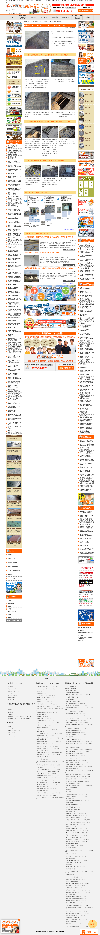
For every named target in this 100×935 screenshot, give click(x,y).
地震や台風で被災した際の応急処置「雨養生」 (14, 255)
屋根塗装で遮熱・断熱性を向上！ (73, 809)
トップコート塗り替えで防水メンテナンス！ (14, 427)
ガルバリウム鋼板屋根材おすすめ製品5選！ (86, 267)
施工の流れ (55, 17)
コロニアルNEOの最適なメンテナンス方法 (86, 357)
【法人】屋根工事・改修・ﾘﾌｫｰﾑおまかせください (87, 549)
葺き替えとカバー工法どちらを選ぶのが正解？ (86, 311)
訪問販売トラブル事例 (86, 467)
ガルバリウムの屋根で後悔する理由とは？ (14, 366)
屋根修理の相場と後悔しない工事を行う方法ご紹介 (49, 741)
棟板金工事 (88, 133)
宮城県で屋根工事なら (14, 566)
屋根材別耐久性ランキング (12, 335)
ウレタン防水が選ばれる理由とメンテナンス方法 (14, 197)
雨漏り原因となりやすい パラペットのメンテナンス (49, 767)
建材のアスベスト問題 (14, 317)
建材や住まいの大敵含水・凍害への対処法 (14, 292)
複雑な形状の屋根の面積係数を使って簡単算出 (14, 266)
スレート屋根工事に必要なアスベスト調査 (76, 824)
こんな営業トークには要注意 (86, 464)
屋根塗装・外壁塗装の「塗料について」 (75, 697)
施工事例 (33, 17)
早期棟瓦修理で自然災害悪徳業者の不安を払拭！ (14, 234)
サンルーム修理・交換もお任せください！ (86, 516)
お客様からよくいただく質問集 (73, 701)
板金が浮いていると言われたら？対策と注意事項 (87, 475)
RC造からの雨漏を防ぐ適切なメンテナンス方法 (77, 832)
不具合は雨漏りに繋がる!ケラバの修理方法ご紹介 (14, 181)
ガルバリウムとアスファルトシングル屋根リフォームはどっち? (15, 356)
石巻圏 (9, 600)
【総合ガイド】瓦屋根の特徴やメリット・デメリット (78, 739)
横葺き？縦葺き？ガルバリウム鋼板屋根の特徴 (87, 271)
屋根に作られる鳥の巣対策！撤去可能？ (86, 535)
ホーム (11, 17)
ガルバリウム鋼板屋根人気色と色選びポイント (86, 263)
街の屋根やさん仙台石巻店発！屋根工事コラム (19, 718)
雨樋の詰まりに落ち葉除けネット (45, 786)
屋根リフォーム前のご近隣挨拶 (44, 701)
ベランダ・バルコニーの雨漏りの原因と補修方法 (14, 218)
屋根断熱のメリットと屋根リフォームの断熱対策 (14, 415)
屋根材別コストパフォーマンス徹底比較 (14, 331)
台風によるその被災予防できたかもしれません (87, 378)
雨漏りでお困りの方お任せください (45, 697)
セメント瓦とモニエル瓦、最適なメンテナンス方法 (78, 758)
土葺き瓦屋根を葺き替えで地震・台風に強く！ (14, 230)
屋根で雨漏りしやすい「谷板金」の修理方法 (14, 303)
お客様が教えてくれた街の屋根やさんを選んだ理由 (20, 716)
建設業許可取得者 (12, 562)
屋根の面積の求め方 (13, 262)
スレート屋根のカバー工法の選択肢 (87, 322)
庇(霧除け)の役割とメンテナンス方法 (13, 242)
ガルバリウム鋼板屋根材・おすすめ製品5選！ (76, 720)
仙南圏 (9, 617)
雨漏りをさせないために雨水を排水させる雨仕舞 (14, 299)
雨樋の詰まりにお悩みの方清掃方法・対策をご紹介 (87, 527)
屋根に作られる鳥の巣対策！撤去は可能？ (47, 788)
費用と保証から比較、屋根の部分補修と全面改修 (87, 303)
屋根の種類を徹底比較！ (83, 315)
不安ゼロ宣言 (11, 693)
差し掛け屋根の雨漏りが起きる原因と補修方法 (14, 281)
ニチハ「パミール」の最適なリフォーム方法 (76, 705)
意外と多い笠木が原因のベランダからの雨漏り (14, 185)
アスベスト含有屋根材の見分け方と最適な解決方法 (78, 822)
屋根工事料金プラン (41, 693)
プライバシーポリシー (14, 570)
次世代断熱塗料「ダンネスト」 (84, 412)
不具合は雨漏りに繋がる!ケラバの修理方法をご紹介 (78, 776)
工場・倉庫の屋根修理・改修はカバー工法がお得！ (87, 519)
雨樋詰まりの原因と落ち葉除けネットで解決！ (87, 531)
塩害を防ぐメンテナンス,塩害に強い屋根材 (14, 339)
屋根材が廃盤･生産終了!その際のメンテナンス (14, 347)
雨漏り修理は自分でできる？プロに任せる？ (14, 162)
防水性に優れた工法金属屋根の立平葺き (13, 251)
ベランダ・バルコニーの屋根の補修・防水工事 (48, 722)
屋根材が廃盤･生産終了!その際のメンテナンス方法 (77, 781)
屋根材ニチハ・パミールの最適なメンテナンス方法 (87, 349)
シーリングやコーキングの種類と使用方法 (14, 246)
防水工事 (87, 120)
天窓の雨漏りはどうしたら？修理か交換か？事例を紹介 (79, 766)
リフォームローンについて (43, 750)
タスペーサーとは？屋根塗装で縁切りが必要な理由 (78, 774)
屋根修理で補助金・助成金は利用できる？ (86, 431)
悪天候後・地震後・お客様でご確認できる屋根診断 (78, 694)
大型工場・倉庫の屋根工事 (43, 727)
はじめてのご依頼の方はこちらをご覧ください (48, 686)
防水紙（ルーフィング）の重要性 (73, 862)
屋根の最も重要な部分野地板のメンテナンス (14, 324)
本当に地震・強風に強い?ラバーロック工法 (15, 259)
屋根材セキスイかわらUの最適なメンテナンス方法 (87, 353)
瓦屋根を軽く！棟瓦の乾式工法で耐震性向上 (76, 815)
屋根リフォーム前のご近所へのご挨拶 (85, 448)
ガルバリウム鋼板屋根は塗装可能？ (86, 256)
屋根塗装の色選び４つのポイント (84, 409)
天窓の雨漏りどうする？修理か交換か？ (14, 407)
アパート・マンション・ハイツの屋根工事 (47, 729)
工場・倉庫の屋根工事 (86, 538)
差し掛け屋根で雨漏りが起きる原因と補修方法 (77, 902)
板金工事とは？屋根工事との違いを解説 (14, 166)
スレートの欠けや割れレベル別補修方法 (86, 326)
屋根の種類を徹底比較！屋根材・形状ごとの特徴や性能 (79, 741)
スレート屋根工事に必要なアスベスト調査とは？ (14, 423)
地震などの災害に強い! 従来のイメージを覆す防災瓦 (78, 820)
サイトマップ (11, 578)
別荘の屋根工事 (84, 545)
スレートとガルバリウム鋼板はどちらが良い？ (86, 244)
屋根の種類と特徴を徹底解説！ (13, 146)
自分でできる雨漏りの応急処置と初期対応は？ (86, 420)
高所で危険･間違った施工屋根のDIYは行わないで (14, 382)
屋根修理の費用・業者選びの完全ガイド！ (14, 153)
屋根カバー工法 (89, 101)
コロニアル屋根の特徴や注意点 (84, 330)
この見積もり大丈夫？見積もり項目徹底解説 (86, 456)
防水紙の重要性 (12, 320)
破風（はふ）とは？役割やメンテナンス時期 (14, 431)
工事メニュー (66, 17)
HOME (25, 21)
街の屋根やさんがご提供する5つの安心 (23, 17)
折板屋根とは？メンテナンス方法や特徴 (86, 337)
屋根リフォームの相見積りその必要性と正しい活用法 (87, 444)
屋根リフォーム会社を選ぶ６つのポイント (87, 371)
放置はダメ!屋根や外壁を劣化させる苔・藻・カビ (14, 343)
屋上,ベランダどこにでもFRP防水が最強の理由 (14, 210)
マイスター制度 (11, 699)
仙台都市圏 (11, 603)
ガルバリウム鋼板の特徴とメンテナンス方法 (14, 374)
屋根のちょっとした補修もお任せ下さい (46, 699)
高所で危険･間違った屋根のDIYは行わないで (76, 835)
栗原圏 (9, 614)
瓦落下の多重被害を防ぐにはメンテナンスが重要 (86, 382)
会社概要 (88, 17)
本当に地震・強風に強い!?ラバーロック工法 (76, 898)
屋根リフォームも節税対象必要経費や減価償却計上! (87, 553)
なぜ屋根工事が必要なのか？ (86, 288)
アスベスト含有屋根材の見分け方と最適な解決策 (14, 314)
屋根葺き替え (88, 94)
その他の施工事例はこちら (70, 229)
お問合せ (10, 574)
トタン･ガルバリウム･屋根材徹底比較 (14, 361)
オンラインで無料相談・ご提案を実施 (46, 689)
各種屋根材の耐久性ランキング (73, 869)
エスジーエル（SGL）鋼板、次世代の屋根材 (76, 879)
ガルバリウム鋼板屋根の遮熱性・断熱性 (86, 260)
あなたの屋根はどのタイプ (72, 690)
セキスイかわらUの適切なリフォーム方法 (75, 703)
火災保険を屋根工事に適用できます (45, 720)
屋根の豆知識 (11, 327)
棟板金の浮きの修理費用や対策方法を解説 (14, 170)
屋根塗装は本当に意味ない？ (12, 157)
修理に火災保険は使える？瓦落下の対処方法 (87, 386)
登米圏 (9, 606)
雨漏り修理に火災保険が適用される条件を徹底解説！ (78, 926)
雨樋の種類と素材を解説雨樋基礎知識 (14, 419)
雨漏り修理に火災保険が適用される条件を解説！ (86, 424)
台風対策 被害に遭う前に (43, 716)
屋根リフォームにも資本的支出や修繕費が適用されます (50, 752)
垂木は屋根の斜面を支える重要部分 (45, 759)
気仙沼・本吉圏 (12, 611)
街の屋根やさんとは (12, 686)
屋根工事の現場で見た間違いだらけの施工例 (86, 405)
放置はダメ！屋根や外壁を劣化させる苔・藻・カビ (78, 892)
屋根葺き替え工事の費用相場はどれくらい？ (86, 299)
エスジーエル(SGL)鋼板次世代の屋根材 (14, 370)
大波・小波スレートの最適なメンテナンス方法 (14, 238)
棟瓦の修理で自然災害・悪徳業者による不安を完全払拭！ (79, 785)
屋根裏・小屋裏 (12, 284)
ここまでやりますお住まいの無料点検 (77, 17)
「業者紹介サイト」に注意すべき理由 (86, 490)
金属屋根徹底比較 (70, 874)
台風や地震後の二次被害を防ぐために (86, 390)
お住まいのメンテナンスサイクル (73, 853)
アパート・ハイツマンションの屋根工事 (86, 542)
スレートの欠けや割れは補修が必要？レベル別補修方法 (79, 749)
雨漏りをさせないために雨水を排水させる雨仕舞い (78, 905)
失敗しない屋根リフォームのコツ (86, 292)
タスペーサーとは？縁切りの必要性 (13, 193)
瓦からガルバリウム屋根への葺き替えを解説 (86, 252)
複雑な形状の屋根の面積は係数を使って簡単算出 (77, 800)
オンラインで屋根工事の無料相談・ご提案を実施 (86, 441)
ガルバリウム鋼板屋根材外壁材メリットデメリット (87, 275)
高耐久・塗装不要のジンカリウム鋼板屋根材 (14, 378)
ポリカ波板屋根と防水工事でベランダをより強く (87, 523)
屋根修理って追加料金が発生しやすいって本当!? (86, 478)
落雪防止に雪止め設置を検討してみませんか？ (48, 775)
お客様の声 (44, 17)
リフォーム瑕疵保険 (12, 695)
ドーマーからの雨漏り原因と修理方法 (14, 402)
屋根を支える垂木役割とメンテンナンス (14, 386)
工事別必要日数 (84, 367)
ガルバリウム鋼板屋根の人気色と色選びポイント (77, 734)
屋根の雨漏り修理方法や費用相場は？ (14, 390)
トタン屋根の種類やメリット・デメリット (86, 334)
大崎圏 (9, 609)
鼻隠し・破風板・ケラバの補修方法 (14, 177)
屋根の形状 (11, 269)
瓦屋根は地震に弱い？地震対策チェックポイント (87, 397)
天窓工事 (87, 145)
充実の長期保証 (11, 697)
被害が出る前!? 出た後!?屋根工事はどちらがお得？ (87, 460)
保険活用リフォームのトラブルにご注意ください (87, 486)
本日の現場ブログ (12, 714)
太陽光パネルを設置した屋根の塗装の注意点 (86, 341)
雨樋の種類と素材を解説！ (43, 790)
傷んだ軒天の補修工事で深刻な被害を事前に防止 (14, 189)
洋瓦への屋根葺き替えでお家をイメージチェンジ (14, 351)
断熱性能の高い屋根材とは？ (12, 411)
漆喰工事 (87, 107)
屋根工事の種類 (85, 89)
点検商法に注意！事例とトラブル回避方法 (47, 704)
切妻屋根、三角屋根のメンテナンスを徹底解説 (14, 277)
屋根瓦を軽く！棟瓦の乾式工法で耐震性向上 (86, 393)
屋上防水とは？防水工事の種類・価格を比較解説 (14, 214)
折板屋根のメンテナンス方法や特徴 (74, 753)
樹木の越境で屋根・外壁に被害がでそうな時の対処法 (87, 482)
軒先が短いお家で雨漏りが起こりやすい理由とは (14, 310)
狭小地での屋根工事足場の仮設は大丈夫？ (86, 360)
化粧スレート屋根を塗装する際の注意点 (85, 345)
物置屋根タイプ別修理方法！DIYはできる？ (86, 512)
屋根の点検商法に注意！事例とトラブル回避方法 (86, 471)
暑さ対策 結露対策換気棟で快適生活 (13, 288)
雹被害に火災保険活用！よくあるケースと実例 (86, 428)
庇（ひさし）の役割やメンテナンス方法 (14, 398)
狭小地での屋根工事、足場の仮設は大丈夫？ (76, 713)
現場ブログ (31, 21)
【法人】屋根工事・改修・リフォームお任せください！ (50, 733)
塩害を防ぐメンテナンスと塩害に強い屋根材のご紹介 (78, 890)
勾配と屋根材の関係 (13, 295)
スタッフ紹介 (11, 558)
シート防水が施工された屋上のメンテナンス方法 (14, 201)
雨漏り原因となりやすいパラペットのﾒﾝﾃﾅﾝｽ (14, 205)
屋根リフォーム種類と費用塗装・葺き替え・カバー (87, 318)
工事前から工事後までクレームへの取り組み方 (86, 452)
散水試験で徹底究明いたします (44, 714)
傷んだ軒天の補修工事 (71, 848)
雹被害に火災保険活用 (71, 921)
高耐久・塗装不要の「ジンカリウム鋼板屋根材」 (77, 830)
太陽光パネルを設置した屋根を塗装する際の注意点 (49, 793)
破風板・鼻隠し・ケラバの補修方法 (74, 764)
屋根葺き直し (88, 126)
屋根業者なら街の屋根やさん (15, 730)
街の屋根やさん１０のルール (15, 691)
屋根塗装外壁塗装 (87, 139)
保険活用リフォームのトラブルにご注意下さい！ (77, 885)
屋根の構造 (11, 173)
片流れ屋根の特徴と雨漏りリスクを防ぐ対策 (14, 273)
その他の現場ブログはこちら (69, 283)
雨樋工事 (87, 114)
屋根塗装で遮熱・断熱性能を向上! (86, 416)
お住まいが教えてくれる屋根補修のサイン (86, 307)
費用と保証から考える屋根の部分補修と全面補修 (48, 754)
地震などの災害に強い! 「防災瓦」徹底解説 (86, 401)
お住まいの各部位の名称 (14, 150)
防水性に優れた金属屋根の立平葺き (74, 881)
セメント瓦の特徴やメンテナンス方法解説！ (14, 222)
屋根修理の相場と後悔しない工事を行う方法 (86, 296)
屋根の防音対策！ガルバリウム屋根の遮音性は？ (87, 279)
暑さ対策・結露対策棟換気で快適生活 (75, 804)
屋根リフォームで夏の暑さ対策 (44, 725)
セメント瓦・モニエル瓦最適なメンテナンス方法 (14, 226)
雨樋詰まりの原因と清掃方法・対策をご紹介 (47, 784)
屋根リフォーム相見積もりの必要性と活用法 (47, 746)
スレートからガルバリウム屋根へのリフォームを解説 (87, 248)
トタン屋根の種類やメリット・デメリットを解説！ (78, 751)
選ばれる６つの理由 (12, 689)
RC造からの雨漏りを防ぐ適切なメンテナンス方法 (14, 394)
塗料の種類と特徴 (85, 568)
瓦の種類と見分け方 (13, 306)
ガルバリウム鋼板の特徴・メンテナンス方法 (76, 828)
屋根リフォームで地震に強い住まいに (46, 718)
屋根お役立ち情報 (84, 374)
